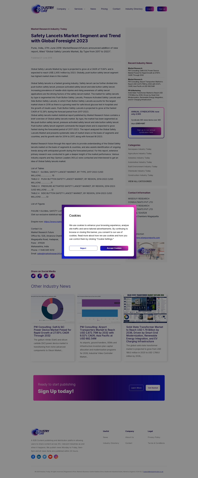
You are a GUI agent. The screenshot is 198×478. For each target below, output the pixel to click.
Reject (83, 248)
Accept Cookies (114, 248)
